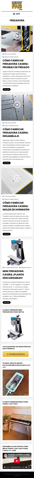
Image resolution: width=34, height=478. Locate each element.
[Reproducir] (5, 467)
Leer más (6, 89)
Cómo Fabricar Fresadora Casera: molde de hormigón (16, 206)
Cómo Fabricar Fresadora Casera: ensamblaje (15, 133)
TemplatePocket (19, 474)
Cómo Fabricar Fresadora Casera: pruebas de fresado (16, 64)
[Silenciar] (26, 467)
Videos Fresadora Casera (11, 57)
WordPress (17, 475)
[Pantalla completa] (29, 467)
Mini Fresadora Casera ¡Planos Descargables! (13, 274)
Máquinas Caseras (26, 267)
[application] (17, 461)
